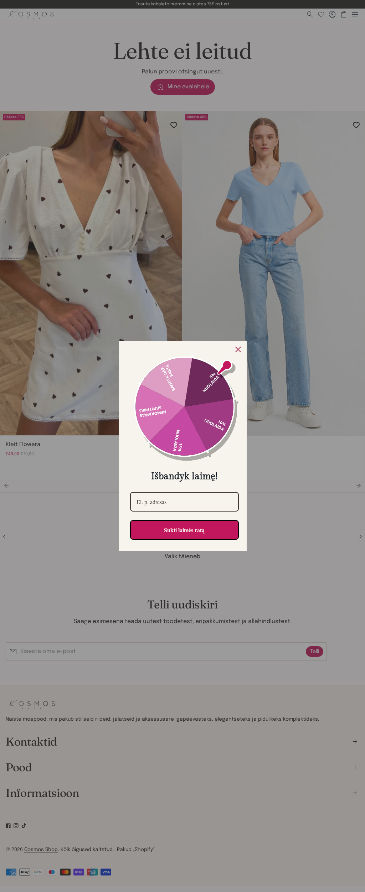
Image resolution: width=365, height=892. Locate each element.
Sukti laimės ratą (184, 530)
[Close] (238, 349)
